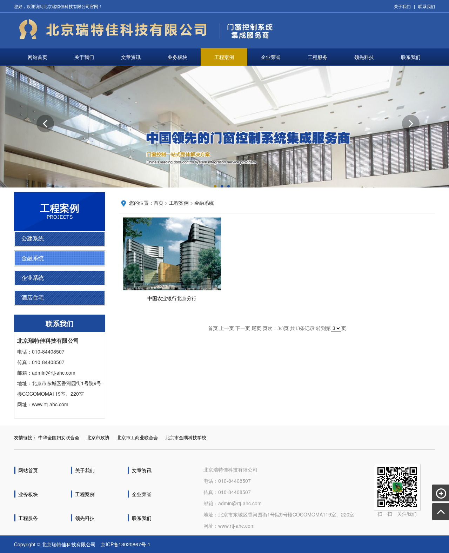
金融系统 (32, 258)
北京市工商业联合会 (137, 437)
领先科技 (364, 56)
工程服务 (317, 56)
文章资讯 (131, 56)
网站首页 (37, 56)
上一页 (226, 328)
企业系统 (32, 278)
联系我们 (426, 6)
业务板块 (177, 56)
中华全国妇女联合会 (58, 437)
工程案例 (224, 56)
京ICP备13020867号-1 (125, 544)
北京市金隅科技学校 (185, 437)
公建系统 (32, 239)
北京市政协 (98, 437)
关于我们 (402, 6)
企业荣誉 (271, 56)
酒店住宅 (32, 298)
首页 (158, 202)
